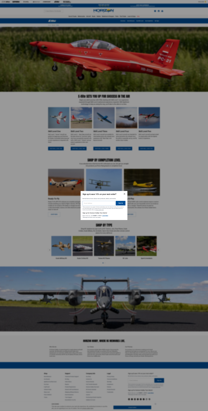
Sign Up (120, 203)
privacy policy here (99, 209)
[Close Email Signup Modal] (124, 194)
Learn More (105, 215)
